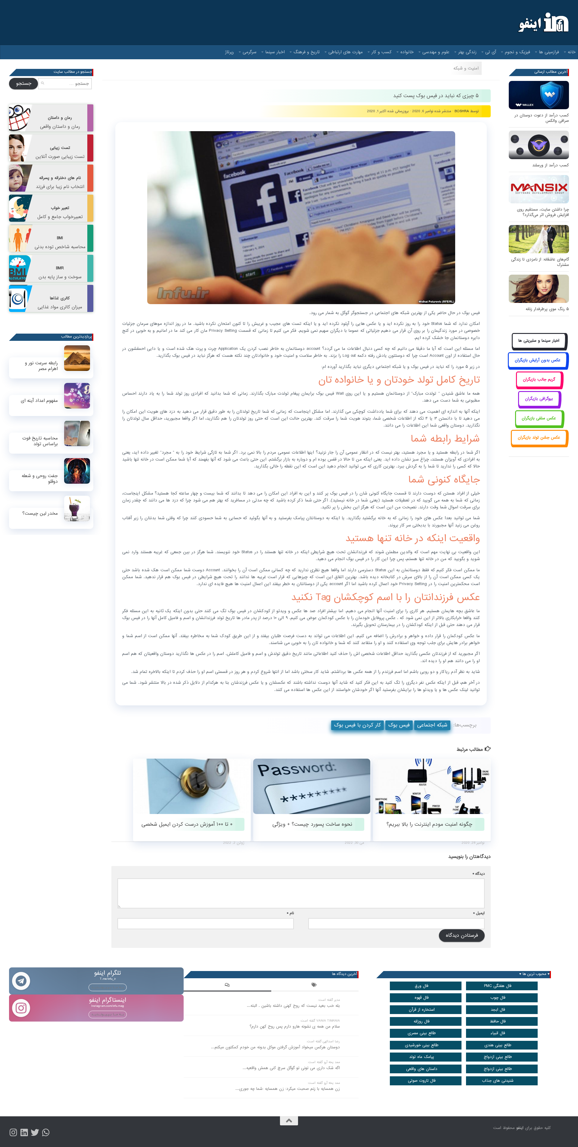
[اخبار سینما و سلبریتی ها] (539, 347)
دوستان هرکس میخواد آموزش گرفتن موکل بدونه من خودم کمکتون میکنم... (275, 1047)
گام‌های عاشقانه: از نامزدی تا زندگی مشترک (540, 262)
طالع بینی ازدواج (498, 1057)
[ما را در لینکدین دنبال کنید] (24, 1132)
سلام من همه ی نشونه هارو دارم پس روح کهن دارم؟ (295, 1026)
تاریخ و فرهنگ (307, 52)
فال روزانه (422, 1021)
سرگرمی (249, 52)
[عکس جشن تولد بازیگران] (539, 444)
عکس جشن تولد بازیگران (539, 437)
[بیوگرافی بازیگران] (538, 405)
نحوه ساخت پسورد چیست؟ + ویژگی (312, 824)
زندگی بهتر (467, 52)
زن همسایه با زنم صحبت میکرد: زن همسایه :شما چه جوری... (287, 1089)
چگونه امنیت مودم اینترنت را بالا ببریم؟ (429, 824)
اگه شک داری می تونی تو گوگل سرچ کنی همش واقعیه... (291, 1068)
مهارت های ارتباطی (345, 52)
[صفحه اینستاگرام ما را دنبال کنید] (13, 1132)
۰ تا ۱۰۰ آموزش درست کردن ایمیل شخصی (186, 824)
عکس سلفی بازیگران (539, 418)
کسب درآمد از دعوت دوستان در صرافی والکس (541, 118)
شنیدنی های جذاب (498, 1081)
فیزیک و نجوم (517, 52)
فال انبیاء (497, 1033)
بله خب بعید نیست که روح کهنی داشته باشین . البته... (293, 1006)
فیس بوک (399, 725)
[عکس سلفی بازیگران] (539, 425)
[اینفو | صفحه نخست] (542, 22)
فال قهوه (422, 997)
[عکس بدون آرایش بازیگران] (537, 367)
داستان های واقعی (421, 1069)
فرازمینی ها (549, 52)
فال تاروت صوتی (422, 1081)
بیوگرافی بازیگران (539, 399)
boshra (462, 111)
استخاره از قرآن (422, 1010)
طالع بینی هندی (497, 1045)
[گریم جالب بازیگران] (539, 386)
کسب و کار (381, 52)
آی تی (490, 52)
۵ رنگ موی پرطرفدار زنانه (547, 309)
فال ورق (421, 986)
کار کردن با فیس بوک (357, 725)
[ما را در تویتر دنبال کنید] (35, 1132)
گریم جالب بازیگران (539, 379)
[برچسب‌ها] (315, 985)
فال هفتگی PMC (497, 986)
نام (290, 913)
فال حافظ (498, 1021)
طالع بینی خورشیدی (422, 1045)
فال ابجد (498, 1010)
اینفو (520, 1128)
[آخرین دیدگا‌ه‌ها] (227, 985)
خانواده (407, 52)
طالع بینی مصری (422, 1033)
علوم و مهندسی (435, 52)
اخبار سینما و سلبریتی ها (538, 341)
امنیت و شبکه (466, 68)
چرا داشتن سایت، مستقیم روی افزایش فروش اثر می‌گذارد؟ (543, 212)
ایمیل (479, 913)
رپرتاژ (229, 52)
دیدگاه (479, 874)
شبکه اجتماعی (432, 725)
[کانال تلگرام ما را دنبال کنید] (46, 1132)
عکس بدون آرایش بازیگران (538, 360)
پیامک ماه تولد (421, 1057)
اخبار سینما (275, 52)
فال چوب (497, 997)
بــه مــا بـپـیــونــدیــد (107, 987)
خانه (572, 52)
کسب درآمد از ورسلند (550, 165)
